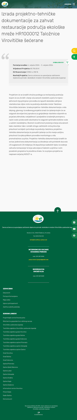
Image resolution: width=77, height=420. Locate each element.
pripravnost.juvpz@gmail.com (38, 259)
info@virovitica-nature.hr (38, 239)
